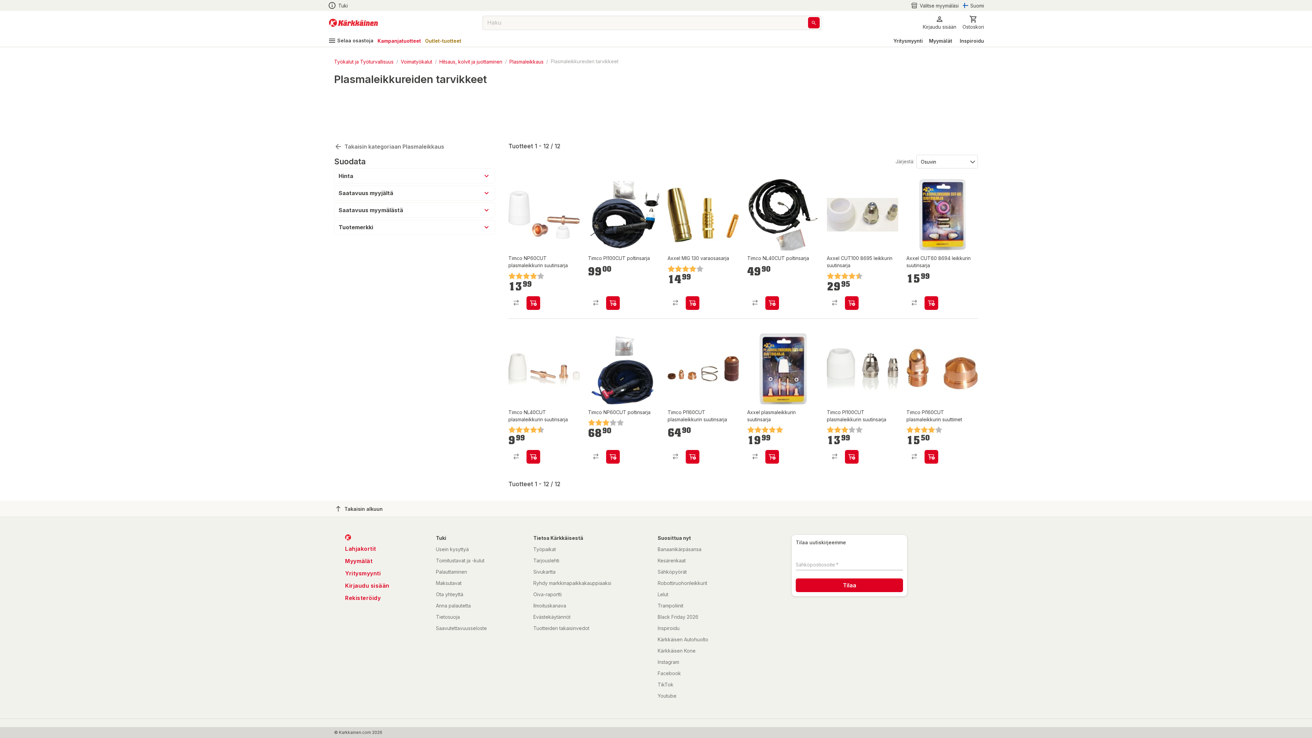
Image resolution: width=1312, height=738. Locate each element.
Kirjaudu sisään (367, 585)
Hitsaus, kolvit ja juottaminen (470, 61)
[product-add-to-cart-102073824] (533, 303)
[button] (935, 5)
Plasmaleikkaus (526, 61)
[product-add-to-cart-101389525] (692, 303)
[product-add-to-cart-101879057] (533, 457)
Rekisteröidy (363, 597)
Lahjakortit (360, 548)
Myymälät (940, 41)
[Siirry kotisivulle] (353, 23)
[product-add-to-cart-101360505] (772, 457)
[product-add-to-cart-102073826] (852, 457)
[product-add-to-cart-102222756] (772, 303)
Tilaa (849, 585)
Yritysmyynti (908, 41)
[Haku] (814, 22)
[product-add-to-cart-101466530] (852, 303)
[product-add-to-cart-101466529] (931, 303)
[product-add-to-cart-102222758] (613, 457)
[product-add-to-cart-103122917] (931, 457)
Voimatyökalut (416, 61)
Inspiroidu (972, 41)
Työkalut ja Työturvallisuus (364, 61)
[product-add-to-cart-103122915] (692, 457)
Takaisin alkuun (363, 509)
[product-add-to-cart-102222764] (613, 303)
